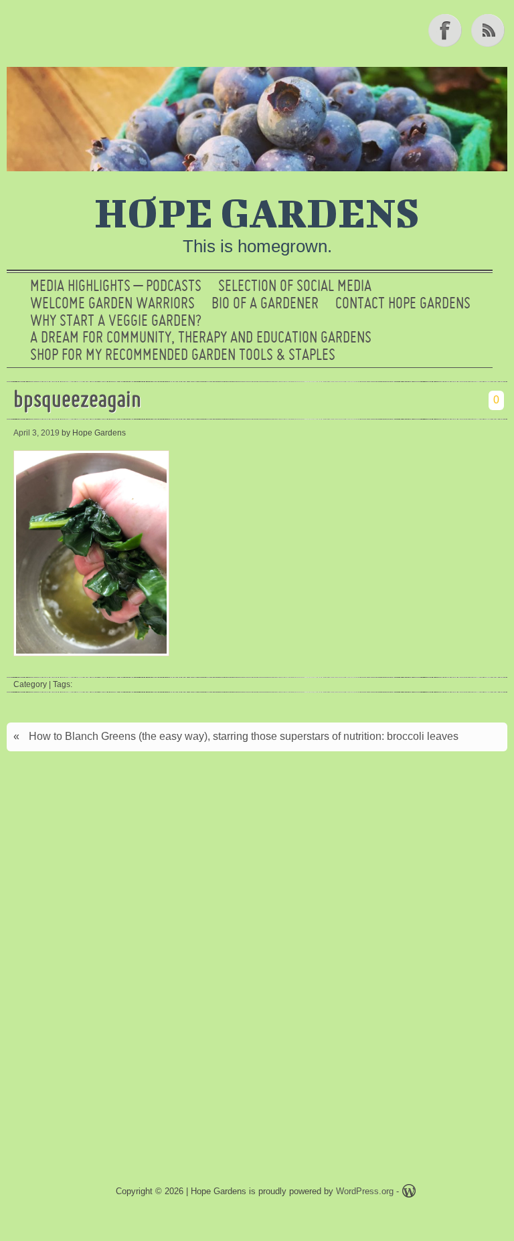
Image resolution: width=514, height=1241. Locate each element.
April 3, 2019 (36, 433)
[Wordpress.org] (409, 1193)
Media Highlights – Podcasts (115, 287)
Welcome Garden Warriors (112, 304)
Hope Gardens (257, 212)
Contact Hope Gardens (402, 304)
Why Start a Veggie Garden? (115, 321)
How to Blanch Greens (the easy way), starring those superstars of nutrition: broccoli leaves (243, 736)
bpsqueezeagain (77, 401)
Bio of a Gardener (265, 304)
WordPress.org (365, 1191)
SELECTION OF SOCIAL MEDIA (294, 287)
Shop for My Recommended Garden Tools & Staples (182, 356)
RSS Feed (489, 30)
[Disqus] (257, 945)
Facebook (446, 30)
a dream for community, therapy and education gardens (200, 338)
